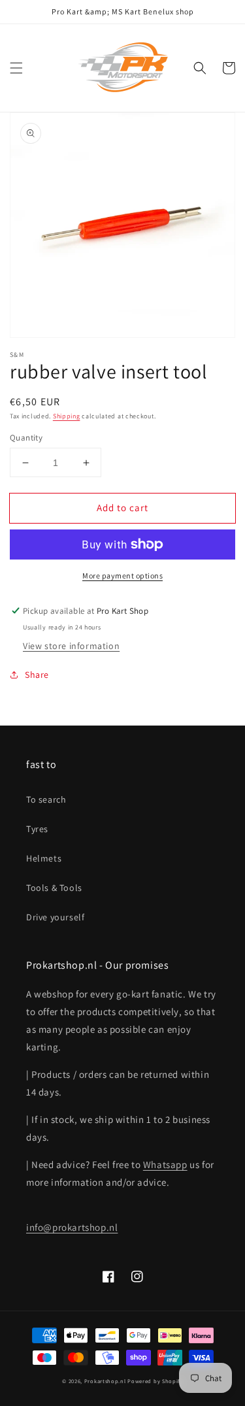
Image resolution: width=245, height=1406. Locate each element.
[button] (16, 68)
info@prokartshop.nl (72, 1227)
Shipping (66, 416)
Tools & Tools (54, 888)
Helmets (43, 858)
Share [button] (37, 674)
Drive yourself (55, 917)
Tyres (37, 829)
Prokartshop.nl (105, 1380)
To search (46, 799)
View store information (71, 646)
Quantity (26, 437)
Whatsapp (165, 1164)
